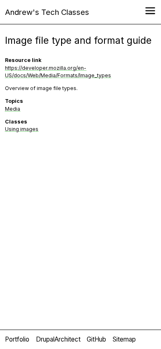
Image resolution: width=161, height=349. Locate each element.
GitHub (96, 339)
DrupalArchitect (58, 339)
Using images (21, 129)
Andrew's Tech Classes (47, 12)
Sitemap (124, 339)
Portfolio (17, 339)
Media (12, 109)
